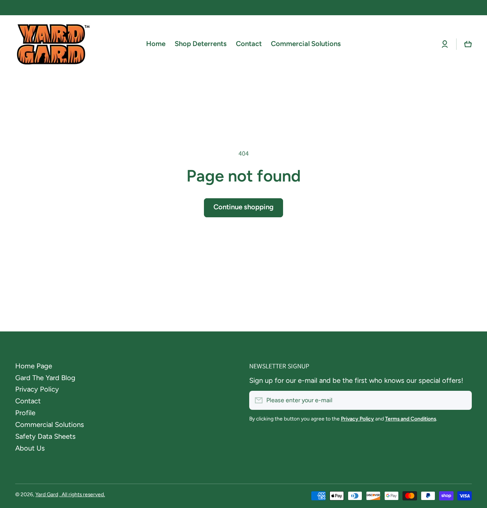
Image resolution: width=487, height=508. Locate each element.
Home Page (33, 366)
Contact (28, 401)
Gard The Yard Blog (45, 378)
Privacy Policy (37, 389)
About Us (30, 448)
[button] (468, 44)
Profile (25, 413)
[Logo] (53, 44)
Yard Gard (46, 494)
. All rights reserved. (82, 494)
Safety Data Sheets (45, 436)
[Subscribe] (462, 400)
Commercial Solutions (49, 424)
